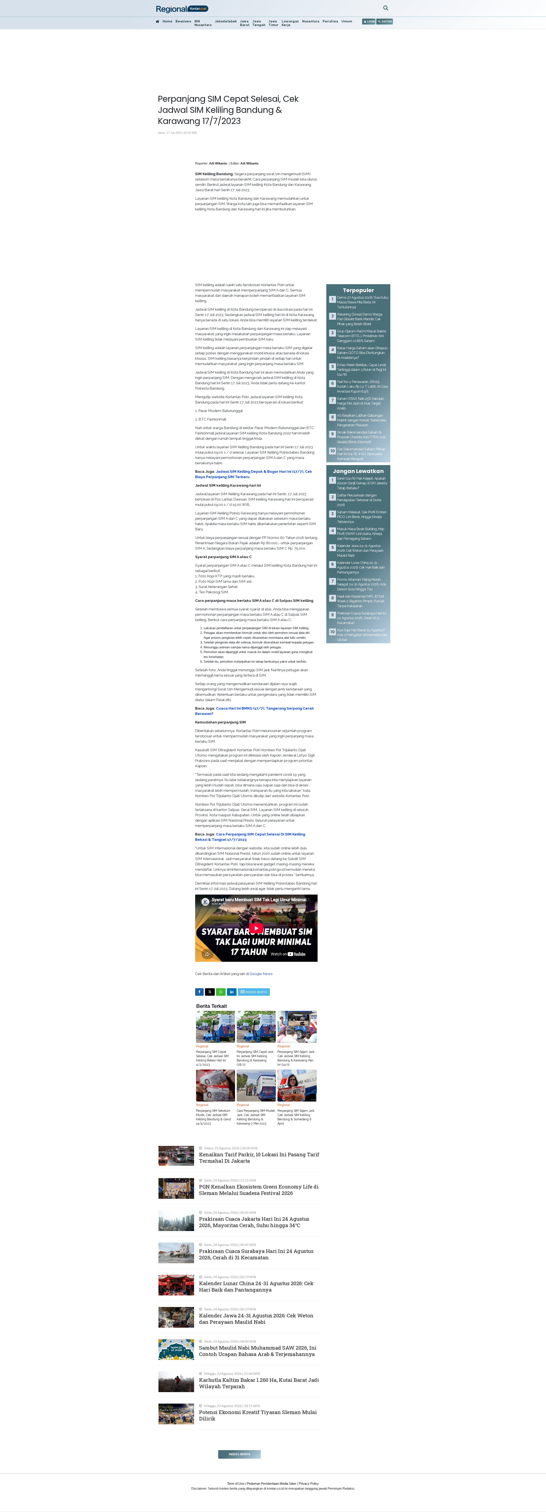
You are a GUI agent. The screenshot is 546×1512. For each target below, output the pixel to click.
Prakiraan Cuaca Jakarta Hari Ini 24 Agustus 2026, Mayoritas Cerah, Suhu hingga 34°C (254, 1222)
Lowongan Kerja (290, 23)
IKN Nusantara (203, 23)
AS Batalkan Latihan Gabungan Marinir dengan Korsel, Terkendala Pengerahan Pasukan (361, 420)
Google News (261, 974)
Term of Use (235, 1483)
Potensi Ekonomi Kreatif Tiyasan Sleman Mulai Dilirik (258, 1415)
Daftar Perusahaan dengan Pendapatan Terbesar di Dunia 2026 (359, 500)
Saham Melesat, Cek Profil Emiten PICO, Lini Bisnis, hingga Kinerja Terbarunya (361, 517)
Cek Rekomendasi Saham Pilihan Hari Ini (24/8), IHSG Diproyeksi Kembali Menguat (361, 454)
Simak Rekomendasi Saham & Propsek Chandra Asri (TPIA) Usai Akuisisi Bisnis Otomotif (361, 437)
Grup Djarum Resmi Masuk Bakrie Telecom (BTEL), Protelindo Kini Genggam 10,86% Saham (361, 336)
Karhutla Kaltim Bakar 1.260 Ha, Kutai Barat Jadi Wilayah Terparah (259, 1383)
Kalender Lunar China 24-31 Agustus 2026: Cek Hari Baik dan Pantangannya (256, 1286)
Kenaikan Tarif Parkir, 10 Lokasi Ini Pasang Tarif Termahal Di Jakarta (259, 1157)
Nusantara (310, 21)
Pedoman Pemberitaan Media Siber (271, 1483)
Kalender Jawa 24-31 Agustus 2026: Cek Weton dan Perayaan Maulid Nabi (256, 1318)
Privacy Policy (309, 1483)
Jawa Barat (244, 23)
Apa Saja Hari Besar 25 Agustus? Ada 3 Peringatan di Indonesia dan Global (362, 635)
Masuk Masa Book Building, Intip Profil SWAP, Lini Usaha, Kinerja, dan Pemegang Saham (360, 534)
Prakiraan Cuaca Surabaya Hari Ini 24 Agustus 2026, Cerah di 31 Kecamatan (256, 1254)
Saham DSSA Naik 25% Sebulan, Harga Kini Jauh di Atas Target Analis (360, 403)
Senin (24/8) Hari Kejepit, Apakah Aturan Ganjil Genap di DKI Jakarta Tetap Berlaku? (362, 483)
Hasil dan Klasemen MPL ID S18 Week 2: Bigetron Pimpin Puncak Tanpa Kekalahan (360, 601)
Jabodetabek (226, 21)
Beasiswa (183, 21)
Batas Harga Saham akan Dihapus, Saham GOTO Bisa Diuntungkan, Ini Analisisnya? (362, 353)
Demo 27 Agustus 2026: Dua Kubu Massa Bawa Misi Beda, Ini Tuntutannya (362, 302)
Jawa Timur (273, 23)
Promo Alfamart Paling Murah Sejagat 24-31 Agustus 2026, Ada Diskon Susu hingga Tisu (361, 584)
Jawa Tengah (259, 23)
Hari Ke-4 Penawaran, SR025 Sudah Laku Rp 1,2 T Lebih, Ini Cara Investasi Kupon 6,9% (362, 386)
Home (168, 21)
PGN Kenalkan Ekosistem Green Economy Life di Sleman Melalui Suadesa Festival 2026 (258, 1189)
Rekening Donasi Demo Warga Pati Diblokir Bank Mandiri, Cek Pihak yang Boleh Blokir (359, 319)
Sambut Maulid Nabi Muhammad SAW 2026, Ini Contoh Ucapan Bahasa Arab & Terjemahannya (258, 1351)
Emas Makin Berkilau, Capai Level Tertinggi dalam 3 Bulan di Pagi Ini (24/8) (361, 370)
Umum (346, 21)
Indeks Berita (239, 1454)
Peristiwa (330, 21)
